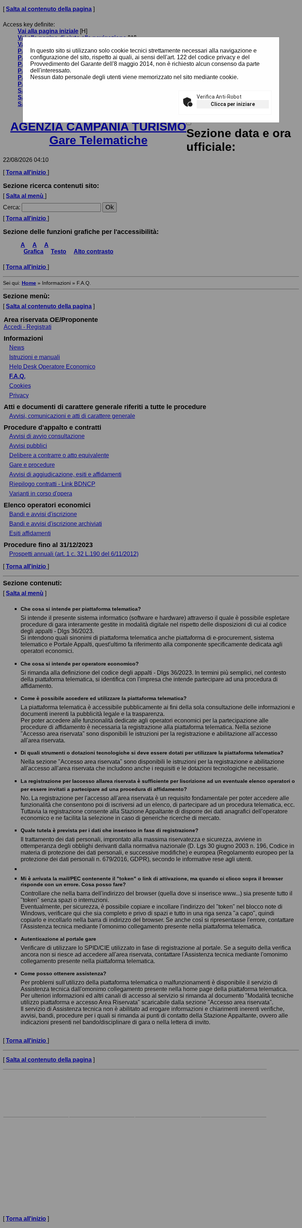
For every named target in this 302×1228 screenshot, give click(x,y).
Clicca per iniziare (233, 104)
